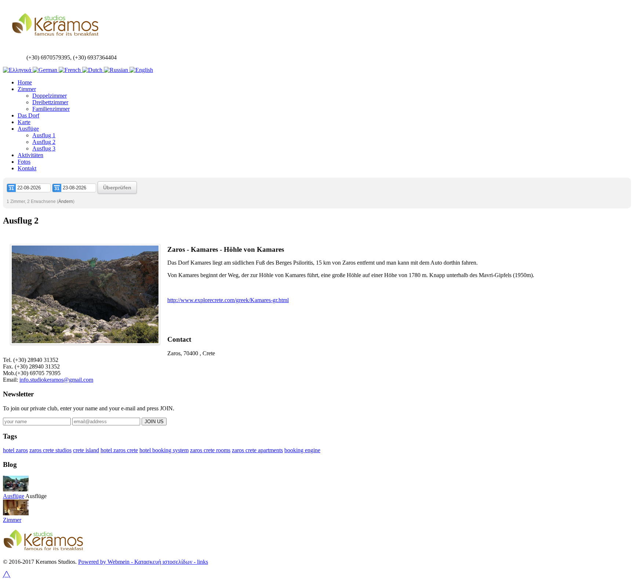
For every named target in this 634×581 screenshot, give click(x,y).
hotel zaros (15, 450)
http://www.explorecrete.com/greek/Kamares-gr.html (228, 300)
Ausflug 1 (43, 135)
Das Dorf (28, 115)
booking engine (302, 450)
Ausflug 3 (43, 148)
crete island (86, 450)
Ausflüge (28, 129)
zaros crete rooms (210, 450)
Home (25, 82)
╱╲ (6, 574)
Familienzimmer (51, 109)
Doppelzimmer (49, 95)
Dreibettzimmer (50, 102)
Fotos (24, 162)
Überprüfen (117, 187)
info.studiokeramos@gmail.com (56, 380)
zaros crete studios (50, 450)
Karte (24, 122)
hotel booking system (164, 450)
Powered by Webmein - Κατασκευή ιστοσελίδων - (137, 562)
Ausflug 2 (43, 142)
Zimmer (27, 89)
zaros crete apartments (257, 450)
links (202, 562)
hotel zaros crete (119, 450)
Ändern (65, 201)
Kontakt (27, 168)
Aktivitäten (30, 155)
